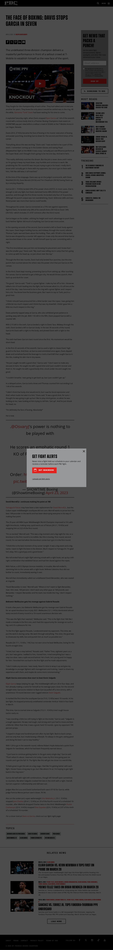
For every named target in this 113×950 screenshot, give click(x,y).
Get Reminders (46, 470)
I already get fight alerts (41, 479)
